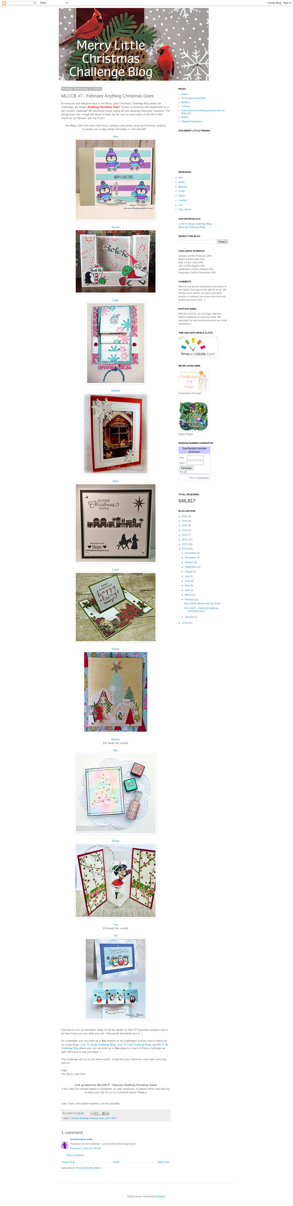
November (191, 557)
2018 (185, 623)
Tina (115, 924)
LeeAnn (182, 200)
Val (115, 935)
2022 (185, 534)
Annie (181, 182)
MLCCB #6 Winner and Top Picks (202, 603)
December (191, 553)
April (187, 590)
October (189, 562)
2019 (185, 548)
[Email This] (92, 1114)
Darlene (115, 390)
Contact (185, 106)
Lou (180, 205)
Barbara (182, 186)
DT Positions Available (193, 98)
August (189, 571)
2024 (185, 525)
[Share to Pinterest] (108, 1114)
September (191, 567)
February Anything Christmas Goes (87, 1118)
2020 (185, 544)
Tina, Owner (185, 209)
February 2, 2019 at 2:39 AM (85, 1148)
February (190, 599)
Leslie (115, 569)
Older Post (163, 1162)
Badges (185, 102)
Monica (115, 739)
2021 (185, 539)
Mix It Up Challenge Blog (191, 227)
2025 (185, 521)
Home (116, 1162)
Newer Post (68, 1162)
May (187, 585)
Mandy (116, 648)
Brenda (116, 227)
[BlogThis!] (96, 1114)
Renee (115, 840)
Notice (184, 117)
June (188, 581)
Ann (180, 177)
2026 (185, 516)
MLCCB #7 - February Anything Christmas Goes (201, 609)
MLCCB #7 (111, 1118)
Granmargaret (78, 1139)
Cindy (115, 300)
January (189, 617)
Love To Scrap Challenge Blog (98, 1044)
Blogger (161, 1196)
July (187, 576)
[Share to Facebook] (104, 1114)
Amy (115, 136)
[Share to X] (100, 1114)
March (188, 594)
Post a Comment (75, 1155)
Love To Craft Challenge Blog (134, 1044)
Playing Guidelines (191, 121)
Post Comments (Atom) (88, 1168)
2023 (185, 530)
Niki (115, 750)
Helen (115, 481)
